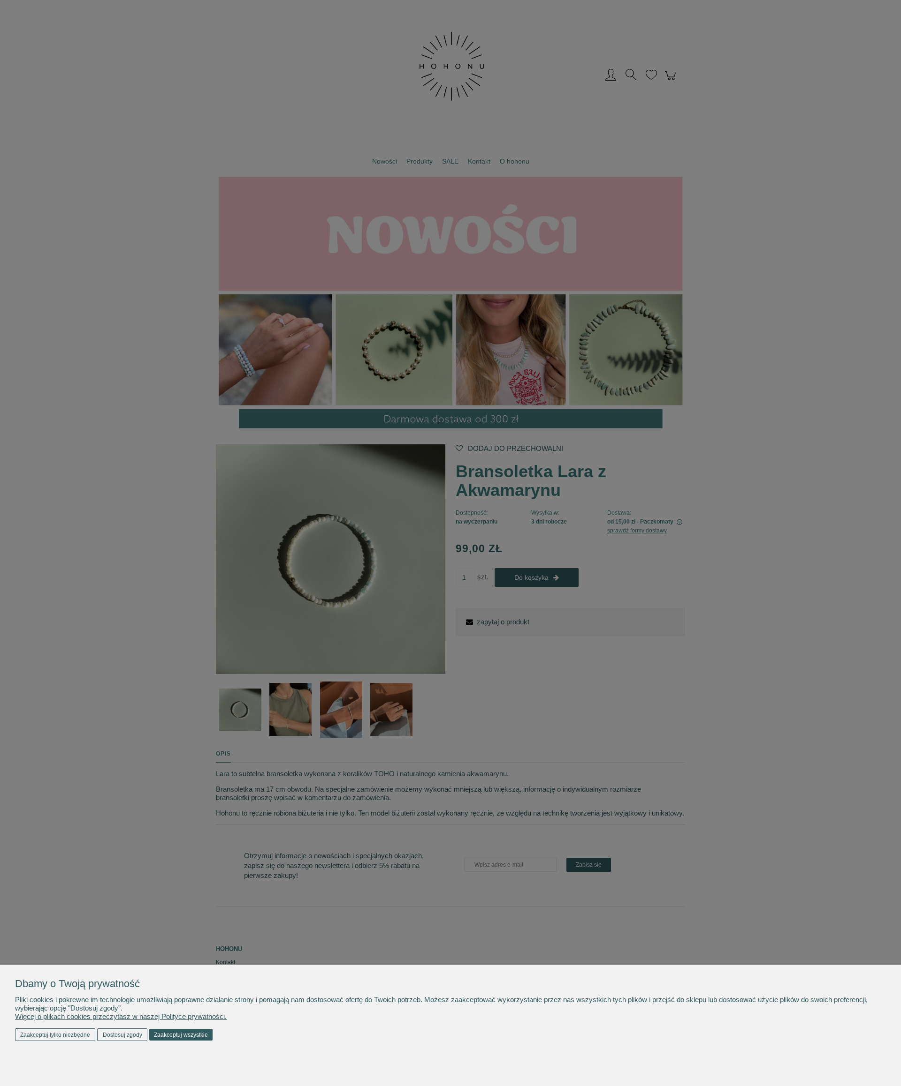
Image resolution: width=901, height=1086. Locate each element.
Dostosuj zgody (122, 1035)
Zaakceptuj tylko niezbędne (55, 1035)
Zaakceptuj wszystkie (181, 1035)
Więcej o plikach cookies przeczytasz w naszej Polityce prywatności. (121, 1016)
